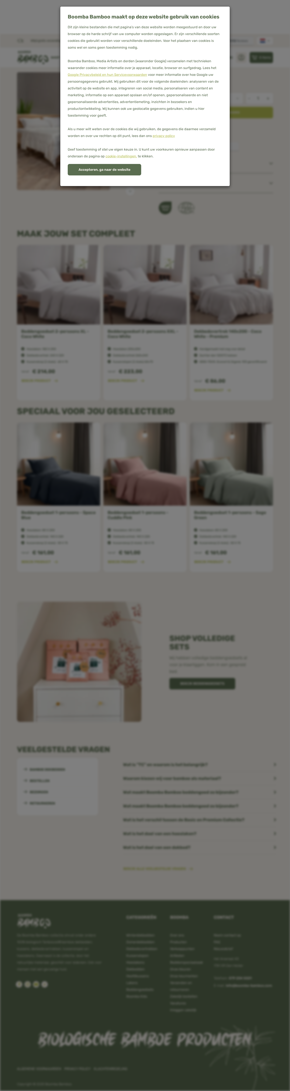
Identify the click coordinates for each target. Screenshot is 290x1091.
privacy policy (164, 136)
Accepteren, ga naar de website (104, 170)
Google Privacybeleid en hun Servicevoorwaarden (107, 75)
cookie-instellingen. (121, 156)
